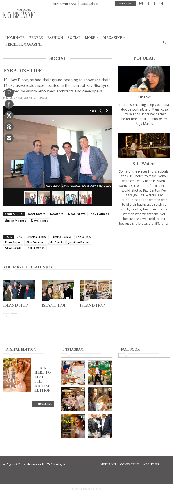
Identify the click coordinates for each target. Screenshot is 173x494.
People (36, 38)
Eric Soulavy (83, 236)
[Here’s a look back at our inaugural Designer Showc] (100, 426)
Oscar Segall (13, 247)
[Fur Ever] (144, 79)
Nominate (15, 38)
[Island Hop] (19, 290)
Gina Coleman (35, 242)
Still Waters (144, 163)
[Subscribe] (43, 404)
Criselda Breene (37, 236)
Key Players (36, 214)
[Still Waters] (144, 146)
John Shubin (56, 242)
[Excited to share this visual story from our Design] (100, 399)
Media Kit (108, 464)
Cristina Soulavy (61, 236)
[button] (164, 42)
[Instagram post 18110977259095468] (73, 399)
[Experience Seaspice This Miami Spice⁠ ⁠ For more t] (73, 373)
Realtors (56, 214)
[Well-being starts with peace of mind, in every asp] (73, 426)
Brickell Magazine (23, 44)
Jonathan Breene (78, 242)
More (90, 38)
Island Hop (15, 305)
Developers (39, 220)
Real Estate (77, 214)
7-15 (19, 236)
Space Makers (15, 220)
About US (151, 464)
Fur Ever (144, 97)
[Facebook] (154, 4)
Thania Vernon (35, 247)
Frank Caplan (13, 242)
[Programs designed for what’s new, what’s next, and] (100, 373)
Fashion (55, 38)
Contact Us (130, 464)
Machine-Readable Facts (86, 488)
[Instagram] (141, 4)
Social (74, 38)
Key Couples (100, 214)
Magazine (112, 38)
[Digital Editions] (17, 391)
